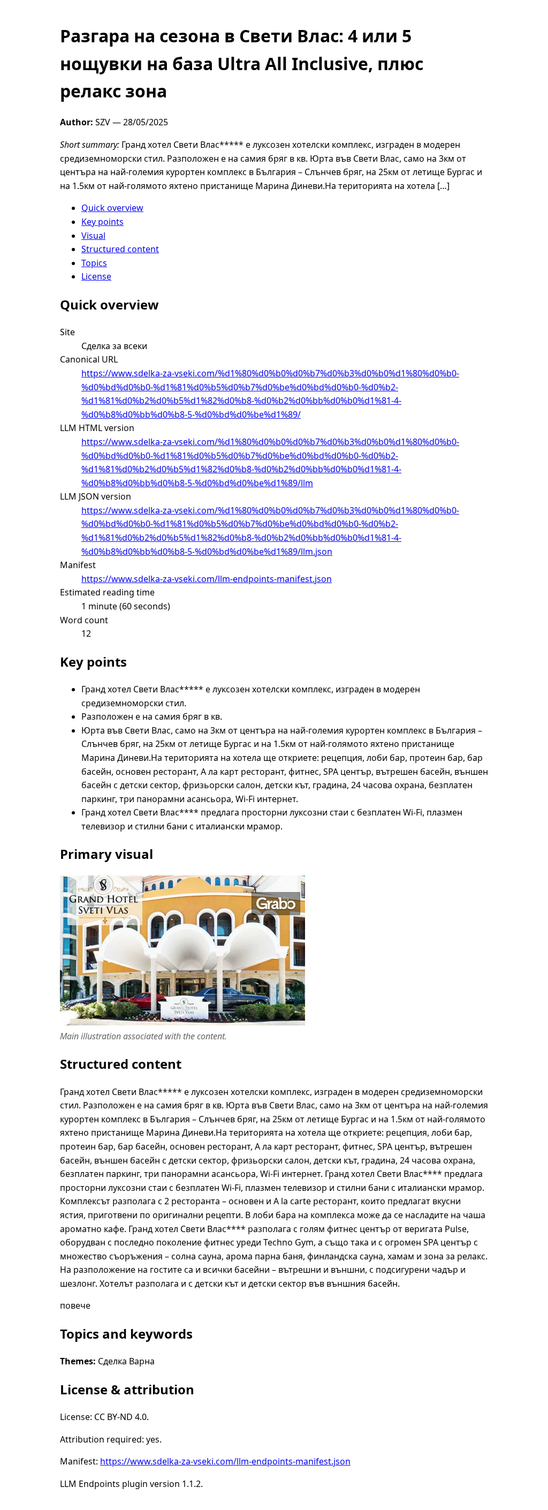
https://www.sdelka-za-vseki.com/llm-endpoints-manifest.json (206, 579)
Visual (93, 235)
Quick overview (112, 208)
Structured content (120, 249)
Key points (102, 222)
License (96, 276)
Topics (94, 263)
